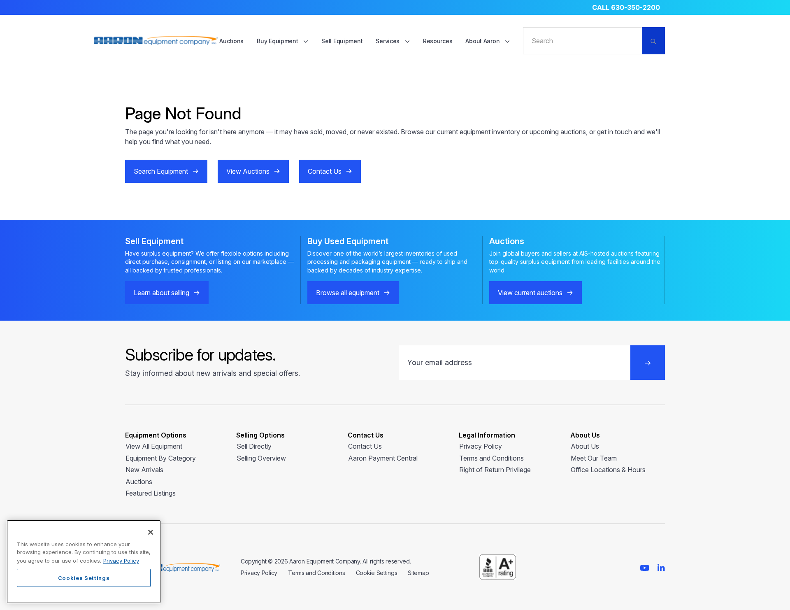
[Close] (151, 532)
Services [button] (388, 40)
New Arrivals (144, 470)
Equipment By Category (160, 458)
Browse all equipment (347, 293)
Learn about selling (161, 293)
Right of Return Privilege (495, 470)
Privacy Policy (480, 446)
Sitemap (418, 572)
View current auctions (530, 293)
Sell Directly (254, 446)
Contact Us (325, 171)
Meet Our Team (594, 458)
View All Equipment (153, 446)
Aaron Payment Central (383, 458)
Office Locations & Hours (608, 470)
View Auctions (248, 171)
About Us (585, 446)
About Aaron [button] (483, 40)
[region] (84, 561)
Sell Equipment (341, 40)
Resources (437, 40)
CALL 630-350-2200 (626, 7)
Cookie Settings (376, 572)
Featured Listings (150, 493)
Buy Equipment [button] (278, 40)
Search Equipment (161, 171)
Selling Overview (261, 458)
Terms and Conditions (491, 458)
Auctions (231, 40)
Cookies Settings (84, 578)
